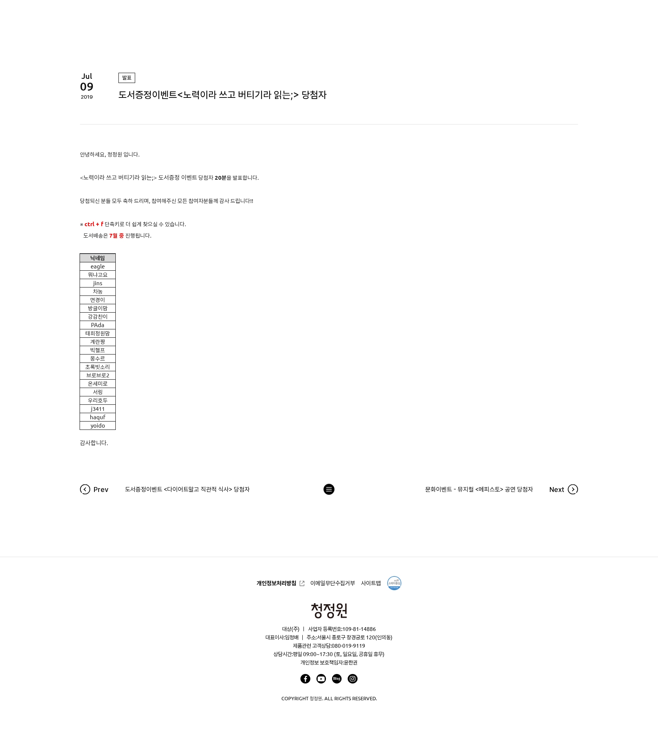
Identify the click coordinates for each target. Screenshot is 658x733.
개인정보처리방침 (276, 583)
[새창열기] (305, 678)
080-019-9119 (348, 646)
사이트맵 (371, 583)
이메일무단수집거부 (332, 583)
